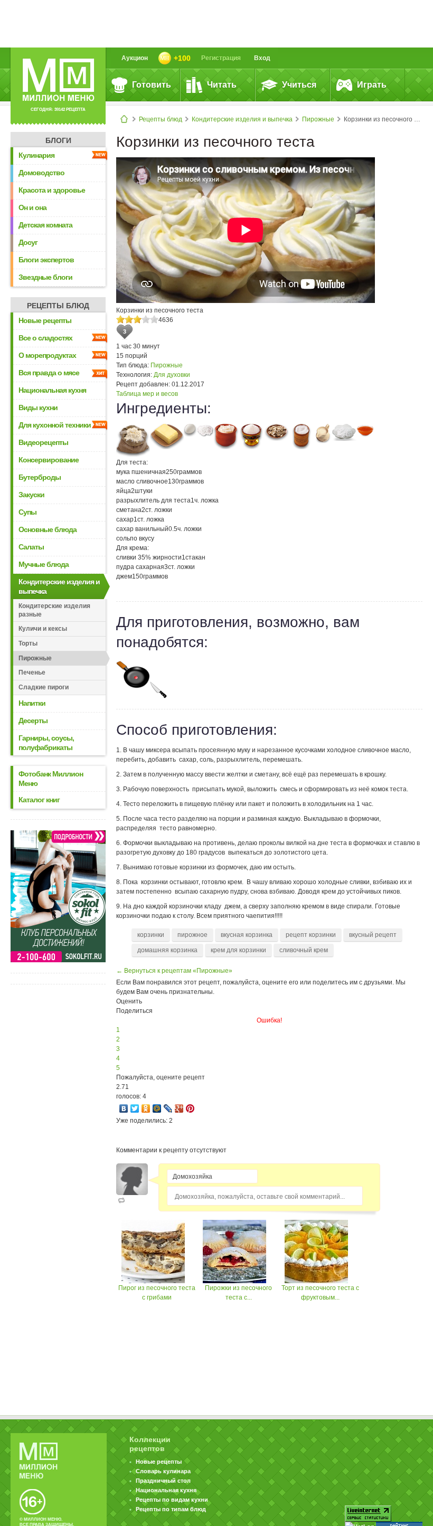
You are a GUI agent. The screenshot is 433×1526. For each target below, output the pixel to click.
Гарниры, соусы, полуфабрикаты (46, 743)
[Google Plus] (179, 1108)
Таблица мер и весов (147, 393)
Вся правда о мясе (48, 372)
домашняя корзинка (167, 950)
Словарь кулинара (163, 1471)
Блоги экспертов (46, 259)
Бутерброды (39, 477)
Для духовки (172, 374)
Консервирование (48, 460)
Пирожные (318, 119)
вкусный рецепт (373, 935)
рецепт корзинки (311, 935)
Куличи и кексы (42, 628)
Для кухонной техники (54, 425)
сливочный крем (303, 950)
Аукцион (134, 58)
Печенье (31, 672)
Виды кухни (38, 407)
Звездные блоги (45, 277)
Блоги (58, 140)
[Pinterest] (190, 1108)
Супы (27, 512)
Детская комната (45, 225)
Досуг (27, 242)
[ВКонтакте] (123, 1108)
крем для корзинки (238, 950)
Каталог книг (39, 799)
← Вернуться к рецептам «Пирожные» (174, 970)
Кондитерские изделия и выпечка (242, 119)
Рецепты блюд (160, 119)
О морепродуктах (47, 355)
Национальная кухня (52, 390)
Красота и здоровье (51, 190)
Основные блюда (47, 529)
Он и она (32, 207)
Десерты (33, 720)
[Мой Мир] (157, 1108)
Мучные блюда (43, 564)
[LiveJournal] (168, 1108)
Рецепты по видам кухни (172, 1499)
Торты (27, 643)
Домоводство (41, 172)
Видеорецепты (43, 442)
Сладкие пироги (43, 687)
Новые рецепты (44, 320)
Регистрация (221, 58)
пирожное (192, 935)
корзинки (150, 935)
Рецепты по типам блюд (171, 1509)
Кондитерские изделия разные (54, 610)
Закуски (31, 494)
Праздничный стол (163, 1480)
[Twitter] (134, 1108)
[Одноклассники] (146, 1108)
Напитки (31, 703)
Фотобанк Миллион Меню (50, 779)
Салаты (31, 547)
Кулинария (36, 155)
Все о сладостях (45, 338)
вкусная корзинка (246, 935)
